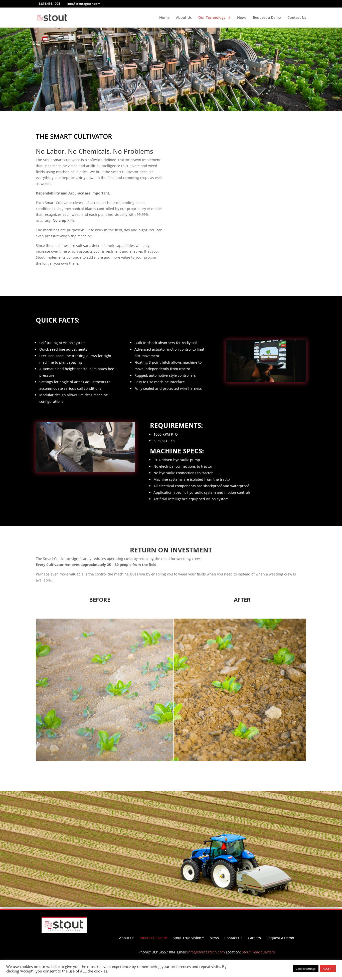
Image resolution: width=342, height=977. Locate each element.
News (241, 18)
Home (164, 18)
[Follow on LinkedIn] (202, 921)
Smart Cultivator (153, 938)
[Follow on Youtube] (212, 921)
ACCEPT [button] (328, 968)
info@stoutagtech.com (206, 952)
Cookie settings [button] (305, 968)
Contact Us (296, 18)
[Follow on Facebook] (192, 921)
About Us (184, 18)
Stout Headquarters (258, 952)
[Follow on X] (222, 921)
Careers (254, 938)
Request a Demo (267, 18)
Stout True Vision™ (188, 938)
